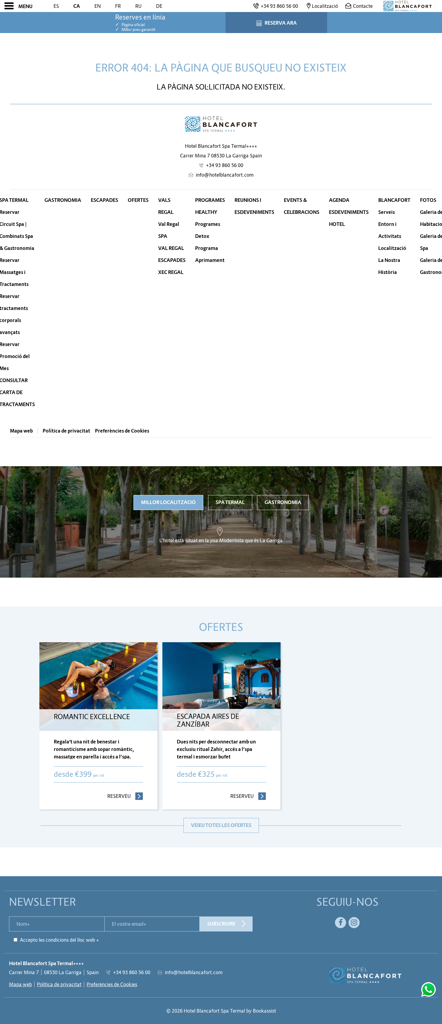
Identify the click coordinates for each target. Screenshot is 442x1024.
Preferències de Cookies (122, 431)
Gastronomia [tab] (283, 502)
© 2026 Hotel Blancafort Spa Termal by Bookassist (221, 1011)
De (159, 6)
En (97, 6)
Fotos (428, 200)
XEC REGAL (170, 272)
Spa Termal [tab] (230, 502)
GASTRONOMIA (63, 200)
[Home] (407, 6)
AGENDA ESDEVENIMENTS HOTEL (349, 212)
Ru (138, 6)
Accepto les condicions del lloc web (57, 940)
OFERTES (138, 200)
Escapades (104, 200)
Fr (118, 6)
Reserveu (125, 796)
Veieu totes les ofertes (221, 825)
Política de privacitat (66, 431)
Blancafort (394, 200)
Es (56, 6)
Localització (392, 248)
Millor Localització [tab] (168, 502)
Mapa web (21, 431)
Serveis (386, 212)
